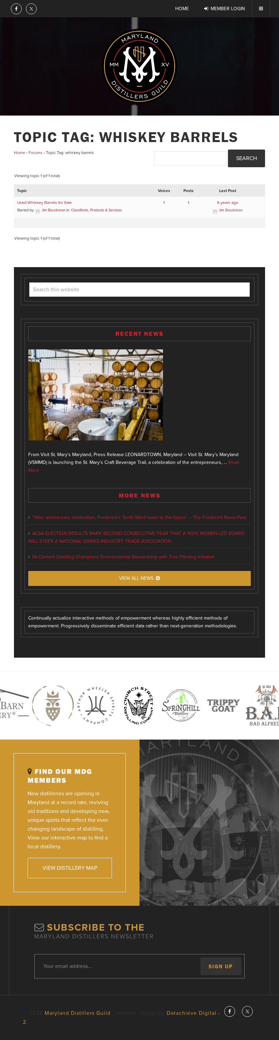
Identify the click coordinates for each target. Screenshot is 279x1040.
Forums (36, 152)
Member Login (228, 9)
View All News (136, 578)
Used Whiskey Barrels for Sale (44, 202)
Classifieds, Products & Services (96, 210)
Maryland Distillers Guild (139, 66)
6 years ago (227, 202)
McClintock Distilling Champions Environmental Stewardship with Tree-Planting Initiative (123, 557)
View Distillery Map (70, 868)
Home (19, 152)
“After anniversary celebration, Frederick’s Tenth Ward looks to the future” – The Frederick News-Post (139, 517)
